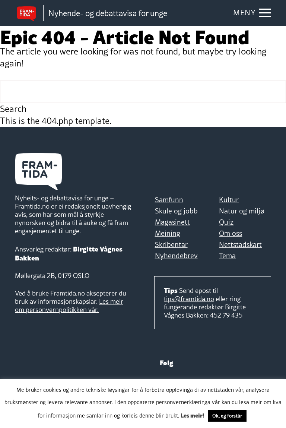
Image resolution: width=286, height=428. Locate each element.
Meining (167, 233)
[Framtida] (29, 13)
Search (13, 108)
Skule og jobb (176, 211)
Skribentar (171, 244)
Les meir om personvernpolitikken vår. (69, 305)
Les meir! (192, 415)
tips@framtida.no (189, 298)
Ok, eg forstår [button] (227, 415)
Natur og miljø (241, 211)
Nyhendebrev (176, 255)
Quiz (226, 222)
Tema (227, 255)
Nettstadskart (240, 244)
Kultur (229, 199)
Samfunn (169, 199)
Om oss (230, 233)
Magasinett (172, 222)
